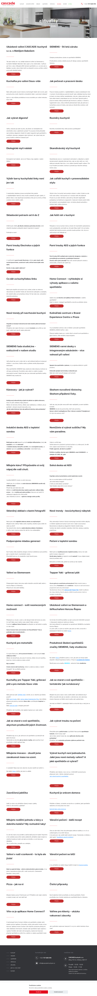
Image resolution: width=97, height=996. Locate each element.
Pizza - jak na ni (14, 884)
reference (52, 3)
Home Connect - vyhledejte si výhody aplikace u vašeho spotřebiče (66, 282)
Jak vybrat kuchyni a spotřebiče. (59, 776)
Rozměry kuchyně (60, 118)
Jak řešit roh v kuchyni (62, 215)
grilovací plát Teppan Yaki (71, 590)
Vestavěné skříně (30, 3)
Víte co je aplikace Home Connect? (25, 911)
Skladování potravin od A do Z (22, 215)
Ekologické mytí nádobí (19, 148)
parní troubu (13, 699)
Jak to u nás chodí (15, 968)
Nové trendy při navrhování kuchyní (26, 313)
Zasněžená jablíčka (17, 792)
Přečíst (13, 74)
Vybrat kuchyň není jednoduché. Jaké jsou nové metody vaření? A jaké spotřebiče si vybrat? (68, 757)
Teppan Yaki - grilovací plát (64, 572)
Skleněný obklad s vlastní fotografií (25, 510)
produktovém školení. (83, 660)
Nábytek (38, 3)
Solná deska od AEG (61, 465)
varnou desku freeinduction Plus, (29, 699)
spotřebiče (45, 3)
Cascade (43, 26)
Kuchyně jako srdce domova (58, 809)
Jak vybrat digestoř (17, 118)
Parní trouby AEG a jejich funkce (67, 245)
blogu (69, 631)
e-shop (70, 3)
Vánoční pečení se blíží (62, 854)
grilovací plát (13, 705)
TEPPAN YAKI (21, 694)
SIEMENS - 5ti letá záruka (64, 46)
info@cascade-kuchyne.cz (47, 963)
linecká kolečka (83, 865)
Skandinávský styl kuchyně (65, 148)
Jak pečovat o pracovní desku (66, 81)
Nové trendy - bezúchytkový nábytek (70, 510)
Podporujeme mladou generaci (23, 541)
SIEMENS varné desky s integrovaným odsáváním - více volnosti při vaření (67, 350)
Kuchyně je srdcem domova (65, 792)
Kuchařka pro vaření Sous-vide (23, 81)
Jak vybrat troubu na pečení (65, 720)
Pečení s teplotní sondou (63, 541)
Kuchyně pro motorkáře (19, 642)
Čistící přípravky (59, 884)
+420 (90, 4)
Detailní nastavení (58, 992)
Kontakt (65, 3)
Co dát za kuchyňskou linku (21, 278)
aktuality (59, 3)
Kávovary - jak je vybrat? (20, 389)
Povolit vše (38, 992)
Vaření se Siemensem (18, 572)
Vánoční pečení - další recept (66, 819)
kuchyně (22, 3)
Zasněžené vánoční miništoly (65, 837)
